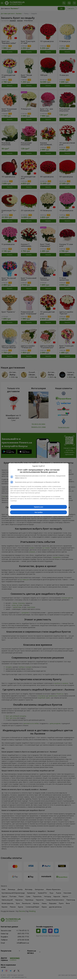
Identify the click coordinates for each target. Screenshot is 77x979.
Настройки (39, 512)
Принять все (38, 507)
